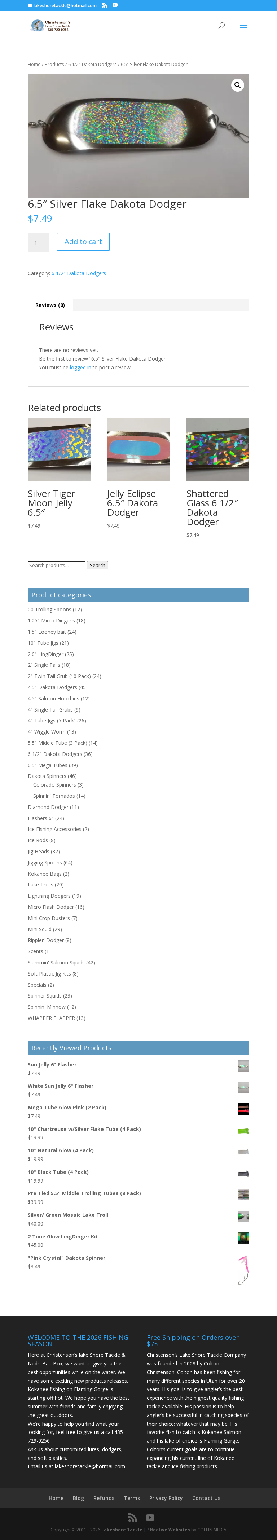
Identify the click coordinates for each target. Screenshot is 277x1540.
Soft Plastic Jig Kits (49, 973)
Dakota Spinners (47, 776)
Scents (35, 951)
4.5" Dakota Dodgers (52, 687)
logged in (80, 367)
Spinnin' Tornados (54, 795)
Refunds (103, 1498)
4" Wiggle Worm (47, 731)
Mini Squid (40, 929)
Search (97, 565)
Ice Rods (38, 840)
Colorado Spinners (54, 784)
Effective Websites (168, 1530)
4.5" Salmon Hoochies (53, 698)
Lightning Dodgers (49, 895)
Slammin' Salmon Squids (56, 962)
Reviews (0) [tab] (50, 305)
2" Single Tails (44, 664)
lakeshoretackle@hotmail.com (90, 1466)
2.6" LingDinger (45, 654)
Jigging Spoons (45, 862)
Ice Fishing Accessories (55, 829)
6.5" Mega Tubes (47, 765)
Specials (37, 984)
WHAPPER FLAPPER (51, 1018)
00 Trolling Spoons (49, 609)
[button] (237, 85)
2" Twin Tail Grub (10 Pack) (59, 676)
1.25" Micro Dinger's (51, 620)
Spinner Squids (45, 995)
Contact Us (206, 1498)
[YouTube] (115, 5)
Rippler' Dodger (46, 940)
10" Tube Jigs (43, 642)
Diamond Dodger (48, 807)
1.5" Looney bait (47, 631)
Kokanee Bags (45, 873)
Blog (78, 1498)
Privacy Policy (166, 1498)
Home (34, 64)
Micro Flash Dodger (51, 906)
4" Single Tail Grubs (50, 709)
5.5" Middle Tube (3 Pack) (57, 742)
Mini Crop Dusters (49, 918)
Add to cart (83, 241)
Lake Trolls (40, 884)
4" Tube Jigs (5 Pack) (52, 720)
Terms (132, 1498)
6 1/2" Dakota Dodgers (92, 64)
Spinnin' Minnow (47, 1006)
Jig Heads (38, 851)
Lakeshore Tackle (121, 1530)
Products (54, 64)
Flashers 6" (41, 818)
